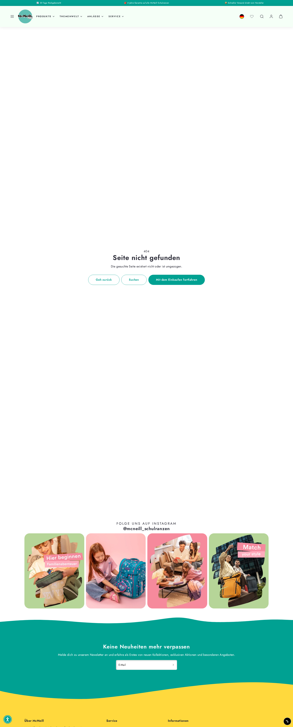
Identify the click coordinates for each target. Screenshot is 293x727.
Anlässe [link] (93, 16)
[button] (12, 16)
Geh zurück (104, 280)
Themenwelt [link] (69, 16)
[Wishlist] (252, 16)
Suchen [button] (134, 280)
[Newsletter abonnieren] (173, 665)
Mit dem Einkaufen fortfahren (176, 280)
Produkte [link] (44, 16)
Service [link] (115, 16)
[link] (242, 16)
